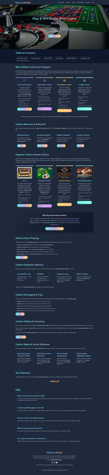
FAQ (93, 2)
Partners (88, 2)
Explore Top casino (54, 36)
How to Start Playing (68, 465)
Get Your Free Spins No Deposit (54, 228)
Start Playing (59, 58)
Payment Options (71, 58)
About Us (38, 465)
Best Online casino (22, 58)
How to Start (81, 2)
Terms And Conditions (47, 465)
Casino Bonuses (36, 58)
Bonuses (68, 2)
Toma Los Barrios (23, 2)
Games (74, 2)
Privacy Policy (58, 465)
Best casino (61, 2)
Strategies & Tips (85, 58)
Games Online (48, 58)
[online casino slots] (54, 381)
